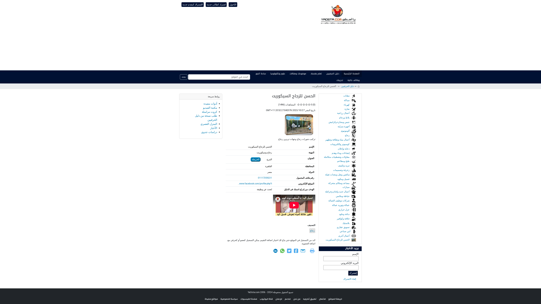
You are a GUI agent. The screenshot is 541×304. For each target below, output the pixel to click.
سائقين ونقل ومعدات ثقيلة (337, 174)
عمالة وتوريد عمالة (341, 205)
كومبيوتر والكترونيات (340, 144)
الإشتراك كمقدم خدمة (192, 4)
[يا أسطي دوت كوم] (338, 14)
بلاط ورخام (344, 117)
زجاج (312, 230)
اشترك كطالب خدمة (216, 4)
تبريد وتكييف (344, 165)
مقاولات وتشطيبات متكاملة (337, 157)
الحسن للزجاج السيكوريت (338, 239)
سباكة (347, 100)
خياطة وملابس (343, 196)
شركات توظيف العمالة (339, 200)
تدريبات (339, 80)
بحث (184, 77)
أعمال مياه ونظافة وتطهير (337, 139)
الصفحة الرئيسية (352, 74)
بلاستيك (346, 223)
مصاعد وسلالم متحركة (339, 183)
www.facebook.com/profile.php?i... (255, 183)
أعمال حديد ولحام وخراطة (337, 191)
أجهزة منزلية (344, 126)
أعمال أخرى (344, 235)
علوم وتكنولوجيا (277, 74)
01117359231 (265, 177)
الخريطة (255, 159)
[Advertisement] (270, 49)
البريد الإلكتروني (350, 263)
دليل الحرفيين (332, 74)
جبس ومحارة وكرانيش (339, 122)
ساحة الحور (261, 74)
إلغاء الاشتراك (349, 279)
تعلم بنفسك (316, 74)
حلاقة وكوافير (343, 218)
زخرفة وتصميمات (341, 170)
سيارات (346, 187)
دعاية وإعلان (344, 148)
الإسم (355, 254)
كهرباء (347, 104)
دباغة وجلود (344, 214)
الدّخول (233, 4)
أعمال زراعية (343, 113)
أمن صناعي (345, 231)
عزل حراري (344, 209)
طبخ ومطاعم (343, 161)
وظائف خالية (354, 80)
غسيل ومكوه (344, 179)
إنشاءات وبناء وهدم (341, 153)
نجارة (347, 109)
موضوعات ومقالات (298, 74)
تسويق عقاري (343, 227)
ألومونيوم (345, 130)
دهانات (346, 95)
